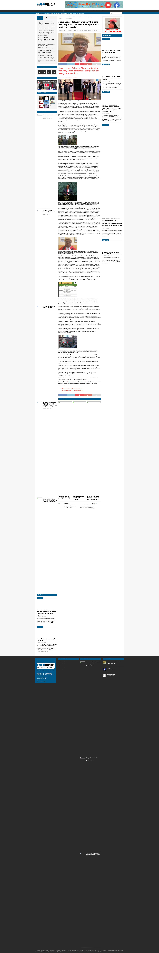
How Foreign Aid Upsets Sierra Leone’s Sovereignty (49, 307)
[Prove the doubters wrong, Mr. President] (47, 631)
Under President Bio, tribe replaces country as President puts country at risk (93, 854)
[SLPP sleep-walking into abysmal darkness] (52, 106)
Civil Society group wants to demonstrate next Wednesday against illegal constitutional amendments (46, 34)
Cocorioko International (62, 662)
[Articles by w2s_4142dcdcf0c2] (104, 675)
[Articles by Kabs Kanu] (104, 670)
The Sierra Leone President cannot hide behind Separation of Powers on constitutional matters (46, 41)
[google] (49, 72)
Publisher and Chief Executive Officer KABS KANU (78, 30)
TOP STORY (101, 11)
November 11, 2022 (63, 30)
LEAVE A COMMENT (73, 77)
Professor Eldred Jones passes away (64, 497)
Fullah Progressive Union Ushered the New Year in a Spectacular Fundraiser (48, 211)
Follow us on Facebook (62, 668)
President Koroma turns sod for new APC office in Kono (93, 497)
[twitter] (44, 72)
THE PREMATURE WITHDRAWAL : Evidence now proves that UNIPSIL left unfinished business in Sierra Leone (46, 49)
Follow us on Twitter (61, 670)
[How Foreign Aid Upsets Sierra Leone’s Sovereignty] (39, 352)
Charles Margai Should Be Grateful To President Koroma (112, 253)
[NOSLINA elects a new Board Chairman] (79, 448)
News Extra (88, 11)
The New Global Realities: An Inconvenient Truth (111, 51)
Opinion (81, 11)
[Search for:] (116, 13)
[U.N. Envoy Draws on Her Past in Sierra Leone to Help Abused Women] (112, 69)
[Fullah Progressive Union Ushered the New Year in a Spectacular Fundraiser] (39, 256)
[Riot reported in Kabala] (46, 106)
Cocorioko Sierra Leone (62, 664)
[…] (52, 622)
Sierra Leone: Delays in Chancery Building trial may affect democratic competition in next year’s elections (78, 71)
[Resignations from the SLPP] (41, 98)
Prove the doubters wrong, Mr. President (46, 26)
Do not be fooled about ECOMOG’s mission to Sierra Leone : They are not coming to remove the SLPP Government (50, 499)
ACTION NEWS (50, 11)
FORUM (59, 666)
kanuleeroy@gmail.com (41, 679)
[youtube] (54, 72)
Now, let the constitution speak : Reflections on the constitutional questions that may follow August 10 (45, 54)
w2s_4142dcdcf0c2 (111, 674)
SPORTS (95, 11)
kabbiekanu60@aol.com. (41, 681)
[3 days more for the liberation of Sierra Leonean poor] (41, 106)
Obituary (74, 11)
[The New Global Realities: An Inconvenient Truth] (112, 43)
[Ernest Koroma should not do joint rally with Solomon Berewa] (41, 102)
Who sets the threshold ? (43, 37)
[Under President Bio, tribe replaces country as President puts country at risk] (82, 899)
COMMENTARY (59, 11)
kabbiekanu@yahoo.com (41, 678)
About (43, 11)
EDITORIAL (67, 11)
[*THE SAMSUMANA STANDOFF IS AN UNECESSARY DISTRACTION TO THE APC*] (39, 161)
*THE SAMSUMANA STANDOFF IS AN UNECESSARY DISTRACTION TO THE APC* (50, 116)
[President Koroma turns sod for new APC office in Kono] (94, 448)
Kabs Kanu (109, 668)
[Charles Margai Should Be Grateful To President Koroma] (112, 245)
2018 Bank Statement (71, 381)
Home (37, 11)
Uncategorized (92, 30)
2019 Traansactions (83, 381)
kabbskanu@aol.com (60, 951)
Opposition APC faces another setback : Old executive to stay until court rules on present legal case (46, 23)
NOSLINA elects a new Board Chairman (78, 497)
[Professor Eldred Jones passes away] (65, 448)
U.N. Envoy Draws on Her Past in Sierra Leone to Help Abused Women (112, 78)
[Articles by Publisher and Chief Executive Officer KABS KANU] (104, 663)
